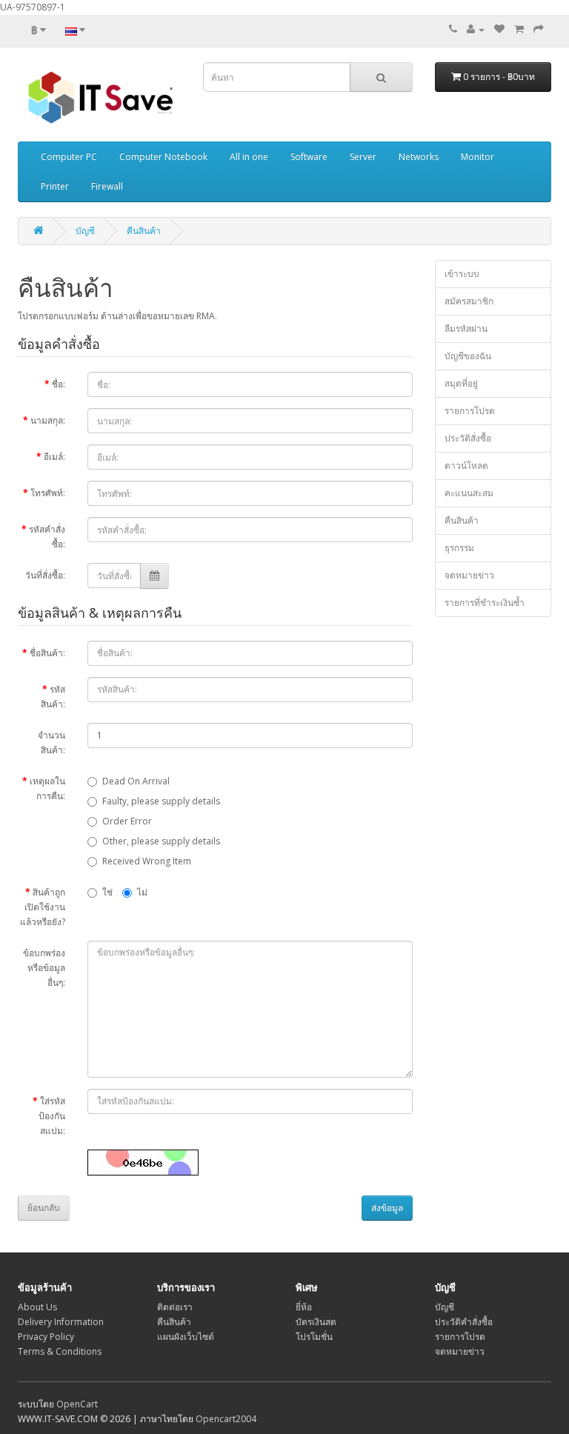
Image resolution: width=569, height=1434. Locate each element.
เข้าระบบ (462, 273)
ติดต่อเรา (175, 1307)
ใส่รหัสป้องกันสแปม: (52, 1116)
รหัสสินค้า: (53, 696)
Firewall (107, 186)
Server (363, 156)
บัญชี (85, 230)
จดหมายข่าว (469, 575)
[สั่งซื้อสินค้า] (538, 29)
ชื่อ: (58, 384)
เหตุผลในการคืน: (47, 788)
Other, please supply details (161, 841)
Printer (55, 186)
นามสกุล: (47, 420)
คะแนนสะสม (469, 493)
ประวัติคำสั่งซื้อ (464, 1321)
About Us (37, 1307)
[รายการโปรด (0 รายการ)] (499, 29)
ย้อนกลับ (43, 1207)
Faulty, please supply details (161, 801)
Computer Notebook (163, 156)
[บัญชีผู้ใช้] (476, 29)
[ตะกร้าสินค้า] (519, 29)
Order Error (127, 821)
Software (308, 156)
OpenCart (77, 1404)
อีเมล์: (54, 456)
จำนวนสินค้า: (51, 742)
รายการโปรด (470, 410)
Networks (419, 156)
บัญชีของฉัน (468, 356)
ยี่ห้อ (304, 1307)
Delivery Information (61, 1321)
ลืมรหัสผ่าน (466, 328)
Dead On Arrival (136, 781)
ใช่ (107, 892)
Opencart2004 (226, 1419)
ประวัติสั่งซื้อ (468, 438)
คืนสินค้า (144, 230)
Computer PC (69, 156)
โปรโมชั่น (314, 1336)
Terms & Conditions (60, 1351)
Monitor (477, 156)
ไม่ (142, 892)
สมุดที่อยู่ (461, 383)
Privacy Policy (46, 1336)
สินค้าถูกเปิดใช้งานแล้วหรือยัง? (42, 907)
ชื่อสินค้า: (47, 653)
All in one (249, 156)
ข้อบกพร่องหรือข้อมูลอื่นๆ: (44, 968)
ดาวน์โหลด (466, 465)
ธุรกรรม (459, 547)
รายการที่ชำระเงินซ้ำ (485, 602)
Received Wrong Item (146, 861)
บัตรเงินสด (316, 1321)
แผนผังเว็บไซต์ (185, 1336)
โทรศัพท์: (47, 493)
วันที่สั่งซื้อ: (45, 575)
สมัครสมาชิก (469, 301)
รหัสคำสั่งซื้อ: (47, 536)
